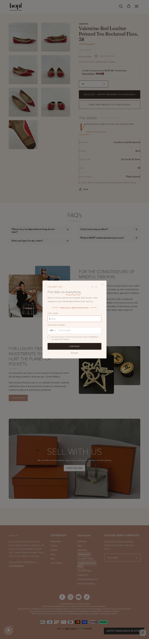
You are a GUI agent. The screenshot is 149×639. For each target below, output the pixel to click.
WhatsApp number (56, 325)
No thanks (74, 353)
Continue (74, 346)
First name (53, 313)
